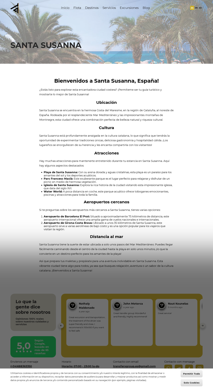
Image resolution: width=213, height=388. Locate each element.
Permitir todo (191, 373)
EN (196, 8)
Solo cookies (191, 382)
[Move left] (61, 325)
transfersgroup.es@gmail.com (134, 366)
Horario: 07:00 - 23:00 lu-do (80, 366)
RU (200, 8)
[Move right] (202, 325)
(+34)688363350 (21, 366)
